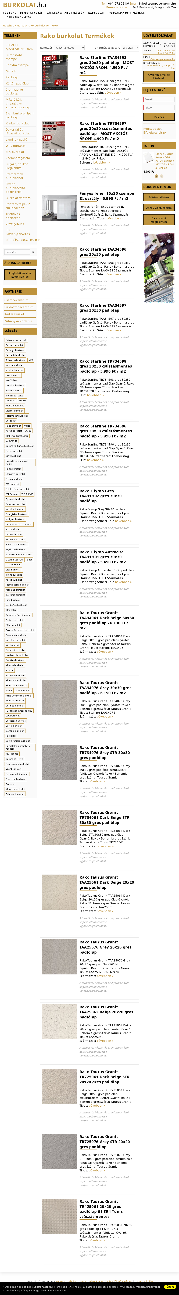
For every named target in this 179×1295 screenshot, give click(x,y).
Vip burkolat (12, 645)
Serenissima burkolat (17, 764)
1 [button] (156, 176)
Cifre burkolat (13, 455)
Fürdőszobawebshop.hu (19, 710)
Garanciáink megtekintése (159, 219)
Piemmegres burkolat (17, 584)
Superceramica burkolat (19, 554)
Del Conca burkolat (16, 604)
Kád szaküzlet (14, 314)
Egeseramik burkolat (17, 774)
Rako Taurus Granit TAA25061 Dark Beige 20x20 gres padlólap (107, 882)
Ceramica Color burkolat (19, 524)
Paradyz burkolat (15, 350)
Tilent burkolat (14, 574)
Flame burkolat (14, 390)
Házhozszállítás (18, 16)
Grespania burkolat (16, 635)
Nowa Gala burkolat (16, 544)
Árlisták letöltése (159, 197)
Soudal (9, 670)
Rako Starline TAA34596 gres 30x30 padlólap (103, 251)
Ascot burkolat (14, 579)
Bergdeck (11, 420)
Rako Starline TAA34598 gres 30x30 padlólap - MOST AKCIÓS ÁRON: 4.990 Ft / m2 (107, 65)
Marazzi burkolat (15, 700)
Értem (170, 1286)
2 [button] (161, 176)
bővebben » (113, 92)
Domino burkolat (15, 385)
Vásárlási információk (66, 12)
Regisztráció (152, 129)
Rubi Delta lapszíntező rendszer (18, 747)
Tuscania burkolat (15, 594)
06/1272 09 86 (118, 3)
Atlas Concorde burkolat (19, 695)
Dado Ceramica (23, 690)
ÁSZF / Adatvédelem (159, 207)
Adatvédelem (96, 1281)
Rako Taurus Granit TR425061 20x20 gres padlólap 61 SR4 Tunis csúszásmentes (101, 1209)
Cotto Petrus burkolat (18, 740)
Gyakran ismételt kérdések (159, 76)
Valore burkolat (14, 365)
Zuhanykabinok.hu (18, 321)
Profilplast (11, 380)
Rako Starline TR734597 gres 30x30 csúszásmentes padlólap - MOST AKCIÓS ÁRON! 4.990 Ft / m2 (106, 131)
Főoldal (9, 12)
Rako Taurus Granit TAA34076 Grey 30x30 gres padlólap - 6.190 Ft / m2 (105, 687)
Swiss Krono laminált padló (17, 462)
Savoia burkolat (14, 479)
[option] (159, 163)
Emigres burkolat (15, 519)
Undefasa (11, 400)
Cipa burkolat (13, 569)
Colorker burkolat (15, 504)
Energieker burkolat (16, 514)
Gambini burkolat (15, 650)
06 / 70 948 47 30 (166, 50)
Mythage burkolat (16, 549)
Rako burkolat (13, 425)
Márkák (21, 25)
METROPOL (12, 753)
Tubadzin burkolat (16, 360)
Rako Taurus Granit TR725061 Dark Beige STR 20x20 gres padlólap (105, 1076)
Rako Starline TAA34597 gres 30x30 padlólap (103, 307)
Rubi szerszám (13, 468)
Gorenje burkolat (15, 730)
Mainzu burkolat (15, 405)
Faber (29, 559)
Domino (10, 784)
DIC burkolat (13, 715)
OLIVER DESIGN (14, 559)
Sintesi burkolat (14, 620)
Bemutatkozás (31, 12)
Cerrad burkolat (14, 345)
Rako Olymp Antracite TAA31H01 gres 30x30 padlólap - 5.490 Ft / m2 (103, 556)
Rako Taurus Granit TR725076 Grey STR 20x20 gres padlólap (105, 1141)
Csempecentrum (16, 300)
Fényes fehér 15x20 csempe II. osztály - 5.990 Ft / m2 (107, 196)
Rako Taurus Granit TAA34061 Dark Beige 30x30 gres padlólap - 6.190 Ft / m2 (107, 620)
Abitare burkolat (15, 665)
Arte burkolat (13, 375)
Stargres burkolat (15, 473)
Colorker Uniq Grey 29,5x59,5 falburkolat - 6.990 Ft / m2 (164, 160)
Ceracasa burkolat (16, 720)
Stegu (28, 430)
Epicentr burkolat (15, 499)
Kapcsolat (96, 12)
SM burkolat (12, 484)
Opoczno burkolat (16, 779)
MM (31, 360)
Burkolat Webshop (66, 1281)
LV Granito (11, 440)
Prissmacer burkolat (17, 415)
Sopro (22, 400)
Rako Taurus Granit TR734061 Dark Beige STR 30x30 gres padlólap (105, 817)
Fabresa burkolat (15, 794)
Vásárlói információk (119, 1281)
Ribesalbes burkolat (16, 685)
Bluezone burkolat (16, 680)
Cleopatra (11, 609)
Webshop (8, 25)
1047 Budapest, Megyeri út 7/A (153, 7)
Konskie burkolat (15, 509)
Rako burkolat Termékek (43, 25)
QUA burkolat (13, 564)
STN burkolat (13, 625)
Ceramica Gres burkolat (18, 615)
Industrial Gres (14, 534)
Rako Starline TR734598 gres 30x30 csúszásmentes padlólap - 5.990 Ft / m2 (106, 366)
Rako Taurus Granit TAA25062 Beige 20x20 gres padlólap (106, 1011)
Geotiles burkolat (15, 660)
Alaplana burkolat (15, 589)
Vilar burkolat (13, 768)
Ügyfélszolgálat (144, 1281)
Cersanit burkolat (15, 355)
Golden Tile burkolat (17, 655)
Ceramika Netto (14, 758)
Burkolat (24, 5)
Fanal (9, 690)
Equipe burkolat (14, 370)
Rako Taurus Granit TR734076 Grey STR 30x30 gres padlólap (105, 752)
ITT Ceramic (12, 494)
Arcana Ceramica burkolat (20, 630)
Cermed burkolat (15, 705)
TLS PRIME (27, 494)
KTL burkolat (13, 529)
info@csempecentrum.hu (157, 3)
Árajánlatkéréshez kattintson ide (20, 274)
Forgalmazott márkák (127, 12)
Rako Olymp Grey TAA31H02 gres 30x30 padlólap (101, 495)
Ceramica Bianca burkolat (20, 445)
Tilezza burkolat (14, 395)
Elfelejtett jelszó (154, 132)
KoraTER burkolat (15, 539)
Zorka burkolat (14, 451)
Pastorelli (11, 735)
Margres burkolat (15, 789)
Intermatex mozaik (16, 340)
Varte (27, 425)
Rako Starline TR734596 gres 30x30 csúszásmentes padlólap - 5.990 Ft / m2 (106, 431)
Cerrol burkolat (14, 725)
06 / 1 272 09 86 (166, 53)
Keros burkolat (14, 430)
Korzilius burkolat (15, 640)
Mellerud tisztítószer (17, 435)
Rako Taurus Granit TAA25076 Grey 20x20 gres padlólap (105, 946)
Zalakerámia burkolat (17, 489)
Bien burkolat (13, 599)
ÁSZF (83, 1281)
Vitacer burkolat (14, 410)
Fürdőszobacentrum (19, 307)
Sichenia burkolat (15, 675)
